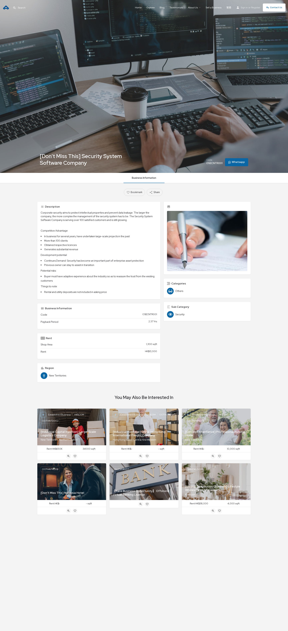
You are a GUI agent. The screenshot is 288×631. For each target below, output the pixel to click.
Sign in (244, 7)
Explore (151, 7)
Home (138, 7)
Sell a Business (214, 7)
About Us (193, 7)
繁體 (228, 7)
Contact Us (276, 7)
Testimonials (176, 7)
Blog (162, 7)
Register (255, 7)
